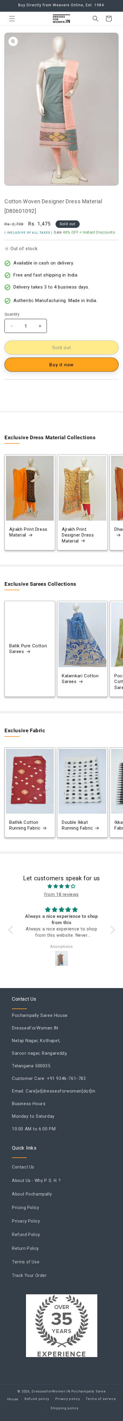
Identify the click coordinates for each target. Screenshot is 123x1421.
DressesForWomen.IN (51, 1391)
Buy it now (61, 364)
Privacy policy (67, 1399)
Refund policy (36, 1399)
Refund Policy (26, 1234)
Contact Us (23, 1167)
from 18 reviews (61, 894)
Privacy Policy (26, 1221)
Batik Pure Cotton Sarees (28, 649)
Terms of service (101, 1399)
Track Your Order (29, 1275)
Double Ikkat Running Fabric (77, 825)
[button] (12, 18)
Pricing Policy (25, 1207)
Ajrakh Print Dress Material (28, 532)
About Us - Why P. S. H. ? (36, 1180)
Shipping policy (64, 1408)
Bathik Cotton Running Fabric (24, 825)
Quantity (11, 314)
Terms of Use (25, 1261)
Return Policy (25, 1248)
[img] (62, 886)
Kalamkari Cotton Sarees (80, 679)
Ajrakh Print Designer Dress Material (78, 535)
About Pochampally (32, 1194)
